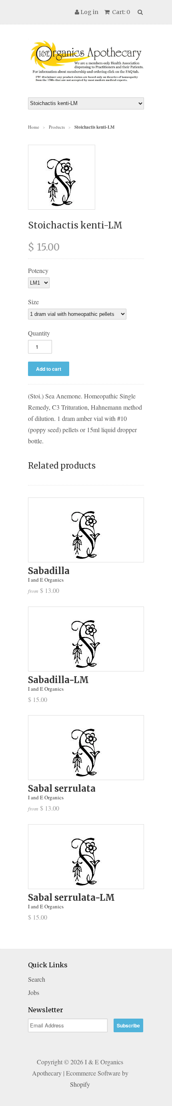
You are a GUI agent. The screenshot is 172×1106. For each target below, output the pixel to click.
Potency (38, 270)
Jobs (33, 992)
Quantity (39, 333)
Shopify (80, 1084)
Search (36, 979)
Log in (89, 12)
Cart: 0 (120, 12)
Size (33, 301)
